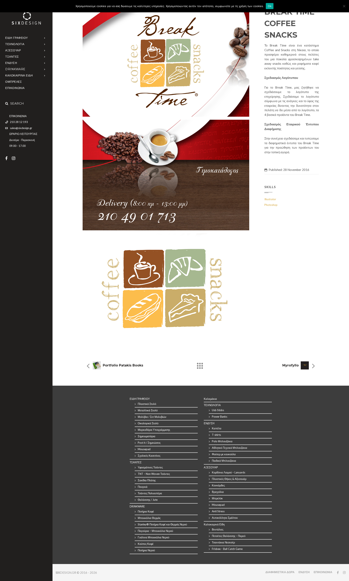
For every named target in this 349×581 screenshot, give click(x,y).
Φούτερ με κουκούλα (224, 454)
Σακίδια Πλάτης (147, 480)
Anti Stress (218, 511)
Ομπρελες (13, 81)
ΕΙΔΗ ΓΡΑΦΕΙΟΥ (16, 37)
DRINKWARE (15, 69)
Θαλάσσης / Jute (148, 499)
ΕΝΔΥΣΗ (11, 63)
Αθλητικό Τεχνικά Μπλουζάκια (229, 447)
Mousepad (144, 449)
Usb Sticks (218, 410)
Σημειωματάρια (146, 436)
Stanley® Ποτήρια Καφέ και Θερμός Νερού (162, 524)
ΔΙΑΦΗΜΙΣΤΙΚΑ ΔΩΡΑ (279, 572)
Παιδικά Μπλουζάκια (224, 460)
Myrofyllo (290, 365)
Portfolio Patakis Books (123, 365)
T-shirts (216, 434)
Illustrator (270, 199)
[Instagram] (16, 158)
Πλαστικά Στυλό (147, 403)
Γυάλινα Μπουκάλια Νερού (153, 537)
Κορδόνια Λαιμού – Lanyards (228, 472)
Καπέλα (216, 428)
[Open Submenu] (44, 37)
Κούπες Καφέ (145, 543)
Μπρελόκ (217, 498)
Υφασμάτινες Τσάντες (150, 467)
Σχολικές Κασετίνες (149, 455)
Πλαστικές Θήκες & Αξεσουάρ (229, 478)
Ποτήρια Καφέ (146, 511)
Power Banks (219, 416)
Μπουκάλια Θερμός (149, 518)
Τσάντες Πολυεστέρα (150, 493)
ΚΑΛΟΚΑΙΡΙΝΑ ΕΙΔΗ (19, 75)
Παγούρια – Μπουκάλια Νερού (155, 530)
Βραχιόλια (218, 491)
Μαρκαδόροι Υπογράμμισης (154, 429)
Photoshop (271, 204)
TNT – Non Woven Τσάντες (154, 473)
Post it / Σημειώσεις (149, 442)
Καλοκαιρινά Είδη (214, 524)
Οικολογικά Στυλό (148, 423)
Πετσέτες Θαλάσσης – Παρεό (228, 536)
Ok (269, 6)
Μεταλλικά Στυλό (148, 410)
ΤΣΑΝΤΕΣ (12, 56)
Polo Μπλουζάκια (222, 441)
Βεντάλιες (217, 529)
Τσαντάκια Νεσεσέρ (223, 542)
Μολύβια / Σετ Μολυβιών (152, 416)
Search (17, 103)
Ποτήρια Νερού (146, 550)
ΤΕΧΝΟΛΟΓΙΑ (14, 44)
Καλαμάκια (210, 398)
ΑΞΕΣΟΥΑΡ (13, 50)
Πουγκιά (142, 486)
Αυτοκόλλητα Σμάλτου (225, 517)
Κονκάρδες (218, 485)
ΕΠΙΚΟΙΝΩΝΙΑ (15, 88)
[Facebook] (8, 158)
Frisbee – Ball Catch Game (227, 548)
